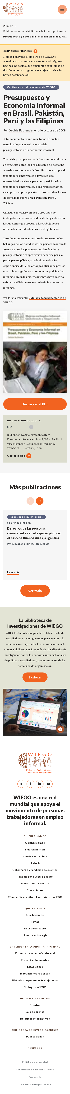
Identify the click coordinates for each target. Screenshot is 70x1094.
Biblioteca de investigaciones (35, 1030)
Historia (35, 863)
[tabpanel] (35, 712)
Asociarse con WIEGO (35, 883)
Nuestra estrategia (35, 935)
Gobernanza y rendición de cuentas (35, 869)
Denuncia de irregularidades (35, 1084)
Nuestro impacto (35, 928)
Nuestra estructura (35, 856)
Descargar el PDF (25, 404)
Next (39, 501)
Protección (35, 1077)
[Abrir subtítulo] (60, 729)
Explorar (35, 677)
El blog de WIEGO (35, 987)
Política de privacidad (35, 1062)
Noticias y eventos (35, 998)
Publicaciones (35, 1036)
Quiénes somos (35, 836)
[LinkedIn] (39, 784)
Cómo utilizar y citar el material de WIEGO (35, 896)
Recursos (35, 1048)
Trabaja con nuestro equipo (35, 876)
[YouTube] (49, 784)
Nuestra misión (35, 849)
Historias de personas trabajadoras (35, 980)
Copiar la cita (16, 455)
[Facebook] (30, 784)
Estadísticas (35, 966)
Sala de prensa (35, 1011)
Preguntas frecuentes (35, 959)
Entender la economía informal (35, 946)
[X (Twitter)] (21, 784)
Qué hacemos (35, 908)
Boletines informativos (35, 1018)
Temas (35, 921)
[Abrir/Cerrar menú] (62, 9)
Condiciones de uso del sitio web (35, 1069)
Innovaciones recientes (35, 973)
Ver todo (35, 591)
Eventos (35, 1004)
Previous (30, 501)
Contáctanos (35, 890)
